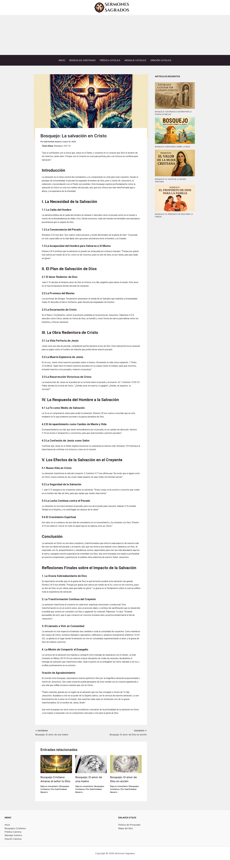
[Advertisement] (115, 35)
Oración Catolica (160, 60)
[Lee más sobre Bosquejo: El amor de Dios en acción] (126, 763)
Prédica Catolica (110, 60)
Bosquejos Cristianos (82, 60)
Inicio (62, 60)
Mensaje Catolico (135, 60)
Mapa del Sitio (125, 828)
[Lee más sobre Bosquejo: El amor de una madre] (91, 763)
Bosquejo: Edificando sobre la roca (172, 147)
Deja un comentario (49, 786)
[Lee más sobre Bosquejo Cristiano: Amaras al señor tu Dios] (56, 763)
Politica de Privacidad (129, 824)
